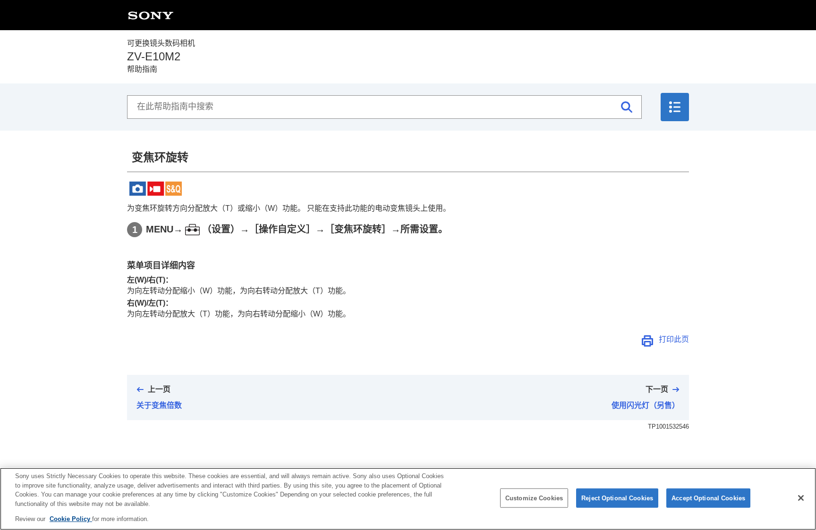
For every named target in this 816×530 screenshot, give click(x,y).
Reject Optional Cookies (617, 498)
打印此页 (674, 339)
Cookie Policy (71, 518)
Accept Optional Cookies (708, 498)
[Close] (800, 498)
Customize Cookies (534, 498)
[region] (408, 499)
